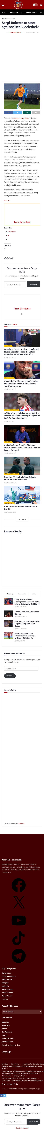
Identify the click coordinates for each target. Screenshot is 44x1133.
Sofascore (21, 823)
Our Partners (7, 1032)
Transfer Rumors (11, 410)
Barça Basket (7, 979)
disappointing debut (21, 118)
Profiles (5, 999)
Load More (22, 519)
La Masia (8, 346)
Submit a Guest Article (11, 1045)
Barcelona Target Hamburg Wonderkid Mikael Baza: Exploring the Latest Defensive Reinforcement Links (21, 351)
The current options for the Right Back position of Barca (27, 623)
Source (6, 200)
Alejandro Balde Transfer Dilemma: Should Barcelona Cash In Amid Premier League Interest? (22, 447)
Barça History (7, 989)
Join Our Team (7, 1042)
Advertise (6, 1025)
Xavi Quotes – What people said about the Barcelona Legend (22, 1080)
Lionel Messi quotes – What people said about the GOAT (21, 1073)
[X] (19, 911)
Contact (5, 1035)
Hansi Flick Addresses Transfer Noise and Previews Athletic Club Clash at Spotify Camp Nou (21, 383)
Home (4, 12)
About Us (5, 1022)
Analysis (8, 442)
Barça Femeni (7, 993)
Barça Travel (7, 996)
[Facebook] (19, 893)
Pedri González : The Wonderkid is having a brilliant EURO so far (25, 635)
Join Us (4, 1029)
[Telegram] (19, 964)
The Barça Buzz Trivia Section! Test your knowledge (19, 1078)
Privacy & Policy (8, 1038)
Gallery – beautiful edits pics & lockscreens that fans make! (22, 1066)
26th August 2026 (10, 357)
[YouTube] (19, 928)
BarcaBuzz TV (16, 12)
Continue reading (22, 1128)
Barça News (31, 12)
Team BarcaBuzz (15, 32)
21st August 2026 (10, 512)
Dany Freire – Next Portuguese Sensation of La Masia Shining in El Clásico (27, 601)
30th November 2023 (32, 32)
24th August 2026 (10, 453)
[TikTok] (19, 946)
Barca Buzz (15, 1064)
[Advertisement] (22, 57)
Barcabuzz (13, 1089)
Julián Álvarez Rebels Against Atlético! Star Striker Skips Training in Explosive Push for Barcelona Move (22, 415)
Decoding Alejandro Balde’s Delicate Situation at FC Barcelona (20, 478)
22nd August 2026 (11, 483)
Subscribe (33, 284)
